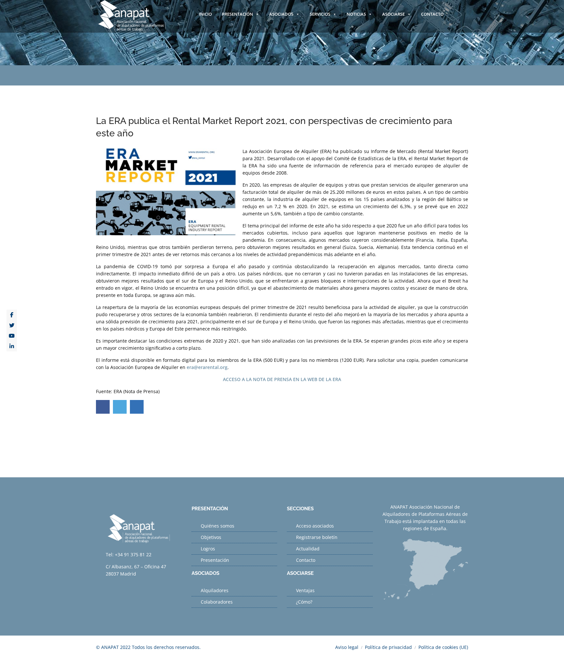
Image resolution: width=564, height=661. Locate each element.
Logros (208, 549)
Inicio (205, 14)
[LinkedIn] (12, 346)
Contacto (432, 14)
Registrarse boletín (316, 537)
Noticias (356, 14)
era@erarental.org (207, 367)
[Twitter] (12, 325)
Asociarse (393, 14)
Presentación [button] (237, 14)
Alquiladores (214, 590)
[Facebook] (12, 315)
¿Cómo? (304, 602)
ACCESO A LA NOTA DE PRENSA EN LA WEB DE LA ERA (282, 379)
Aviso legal (346, 647)
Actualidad (308, 549)
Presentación (215, 560)
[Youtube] (12, 335)
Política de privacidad (388, 647)
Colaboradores (217, 602)
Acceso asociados (315, 526)
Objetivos (211, 537)
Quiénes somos (217, 526)
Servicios (320, 14)
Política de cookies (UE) (443, 647)
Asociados (281, 14)
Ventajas (305, 590)
